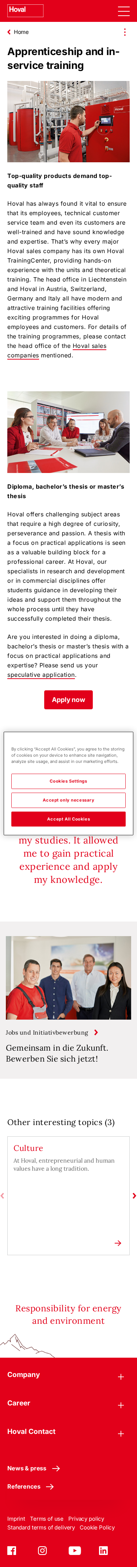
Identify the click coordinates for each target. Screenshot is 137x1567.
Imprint (16, 1518)
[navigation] (124, 11)
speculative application (41, 674)
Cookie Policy (97, 1527)
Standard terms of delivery (41, 1527)
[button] (68, 699)
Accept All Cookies (68, 818)
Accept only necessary (69, 799)
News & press (26, 1468)
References (23, 1486)
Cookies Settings (68, 780)
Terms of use (47, 1518)
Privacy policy (86, 1518)
